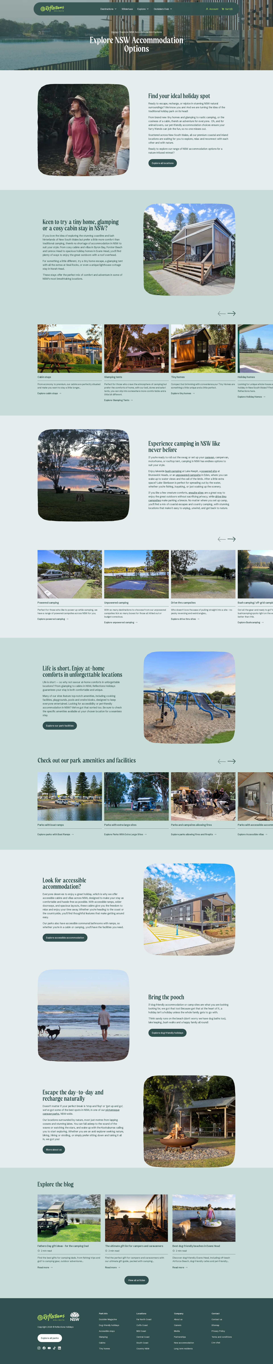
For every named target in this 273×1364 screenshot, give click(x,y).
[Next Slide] (231, 314)
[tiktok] (54, 1348)
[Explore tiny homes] (203, 348)
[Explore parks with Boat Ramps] (70, 796)
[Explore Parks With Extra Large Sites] (136, 796)
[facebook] (44, 1348)
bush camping (173, 471)
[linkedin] (59, 1348)
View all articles (136, 1280)
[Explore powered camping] (70, 574)
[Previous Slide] (222, 314)
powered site (209, 471)
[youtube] (49, 1348)
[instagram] (39, 1348)
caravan (209, 457)
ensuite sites (196, 492)
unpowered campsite (188, 475)
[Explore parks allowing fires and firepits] (203, 796)
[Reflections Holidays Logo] (52, 8)
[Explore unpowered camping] (136, 574)
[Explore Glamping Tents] (136, 348)
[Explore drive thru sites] (203, 574)
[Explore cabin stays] (70, 348)
